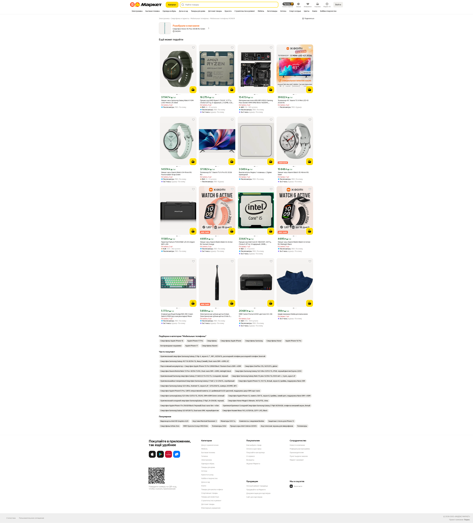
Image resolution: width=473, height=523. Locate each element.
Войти (338, 4)
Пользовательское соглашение (31, 518)
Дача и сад (205, 482)
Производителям (297, 453)
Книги (203, 486)
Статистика (11, 518)
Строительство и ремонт (211, 501)
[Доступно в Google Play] (160, 457)
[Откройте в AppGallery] (168, 457)
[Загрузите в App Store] (152, 457)
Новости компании (297, 445)
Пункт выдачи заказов (299, 456)
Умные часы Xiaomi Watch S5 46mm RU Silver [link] (293, 173)
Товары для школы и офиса (212, 489)
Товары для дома (208, 467)
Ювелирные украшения (210, 508)
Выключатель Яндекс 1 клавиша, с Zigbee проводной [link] (255, 173)
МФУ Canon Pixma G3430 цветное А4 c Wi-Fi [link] (256, 315)
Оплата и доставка (253, 449)
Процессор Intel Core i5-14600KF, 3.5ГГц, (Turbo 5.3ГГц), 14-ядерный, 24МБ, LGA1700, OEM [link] (255, 243)
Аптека (204, 471)
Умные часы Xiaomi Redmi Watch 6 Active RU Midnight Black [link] (294, 243)
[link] (172, 341)
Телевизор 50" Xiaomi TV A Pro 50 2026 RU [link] (216, 173)
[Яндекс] (467, 520)
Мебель (204, 449)
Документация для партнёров (258, 493)
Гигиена (204, 456)
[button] (307, 486)
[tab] (137, 11)
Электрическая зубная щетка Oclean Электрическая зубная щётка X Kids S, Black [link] (215, 315)
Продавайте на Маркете (256, 490)
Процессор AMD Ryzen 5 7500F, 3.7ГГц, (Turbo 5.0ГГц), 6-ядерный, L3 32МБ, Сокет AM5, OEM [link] (217, 101)
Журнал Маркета (253, 464)
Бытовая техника (208, 453)
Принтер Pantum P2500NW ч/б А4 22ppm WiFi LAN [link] (178, 243)
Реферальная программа (300, 449)
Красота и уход (207, 475)
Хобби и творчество (209, 478)
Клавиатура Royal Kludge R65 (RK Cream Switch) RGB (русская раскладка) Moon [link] (177, 315)
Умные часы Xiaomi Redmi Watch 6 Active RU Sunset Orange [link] (216, 243)
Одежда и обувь (207, 464)
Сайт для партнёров (254, 497)
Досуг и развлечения (209, 445)
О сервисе (250, 456)
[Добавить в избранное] (193, 47)
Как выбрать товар (253, 445)
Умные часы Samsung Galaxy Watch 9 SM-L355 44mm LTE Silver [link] (177, 101)
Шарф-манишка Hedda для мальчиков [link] (293, 314)
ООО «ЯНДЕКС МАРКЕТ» (460, 516)
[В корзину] (193, 89)
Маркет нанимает (297, 460)
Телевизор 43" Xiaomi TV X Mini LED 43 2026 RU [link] (293, 101)
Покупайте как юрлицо (255, 453)
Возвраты (250, 460)
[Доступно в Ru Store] (176, 457)
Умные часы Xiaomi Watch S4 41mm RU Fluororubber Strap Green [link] (176, 173)
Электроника (206, 460)
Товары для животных (210, 497)
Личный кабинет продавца (257, 486)
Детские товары (207, 504)
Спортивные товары (209, 493)
